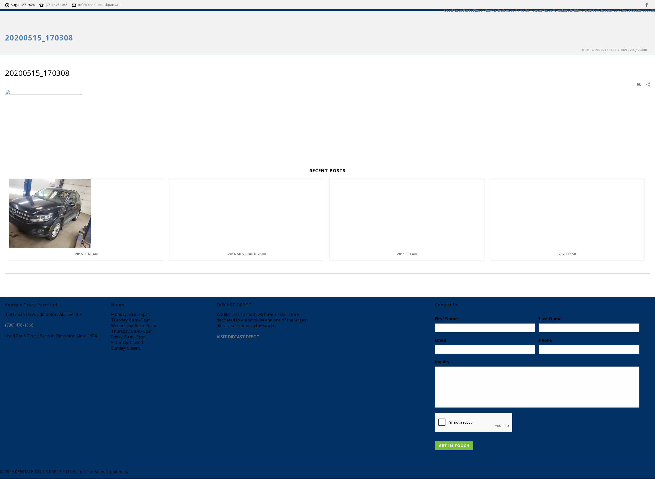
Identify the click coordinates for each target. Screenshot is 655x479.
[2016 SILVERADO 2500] (246, 213)
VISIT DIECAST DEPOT (238, 337)
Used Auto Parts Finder (464, 10)
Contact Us (645, 10)
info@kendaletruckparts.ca (99, 4)
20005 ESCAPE (606, 50)
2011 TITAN (407, 254)
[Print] (639, 84)
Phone (545, 340)
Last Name (550, 318)
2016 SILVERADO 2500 (247, 254)
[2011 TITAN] (407, 213)
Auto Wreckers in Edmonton (568, 10)
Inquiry (442, 362)
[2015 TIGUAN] (86, 213)
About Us (627, 10)
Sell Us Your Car (606, 10)
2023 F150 (567, 254)
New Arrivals (495, 10)
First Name (446, 318)
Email (443, 340)
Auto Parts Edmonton (524, 10)
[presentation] (474, 423)
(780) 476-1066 (56, 4)
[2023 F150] (567, 213)
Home (586, 50)
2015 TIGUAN (86, 254)
